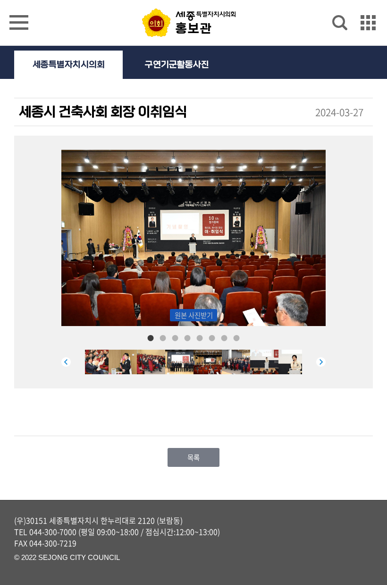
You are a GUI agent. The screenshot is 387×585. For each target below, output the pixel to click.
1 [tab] (150, 337)
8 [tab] (236, 337)
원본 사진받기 (194, 315)
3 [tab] (175, 337)
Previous (66, 362)
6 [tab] (212, 337)
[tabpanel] (208, 362)
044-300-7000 (52, 531)
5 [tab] (199, 337)
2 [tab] (163, 337)
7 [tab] (224, 337)
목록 (193, 457)
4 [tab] (187, 337)
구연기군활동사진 (177, 65)
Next (321, 362)
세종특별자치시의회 (69, 65)
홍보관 (194, 29)
